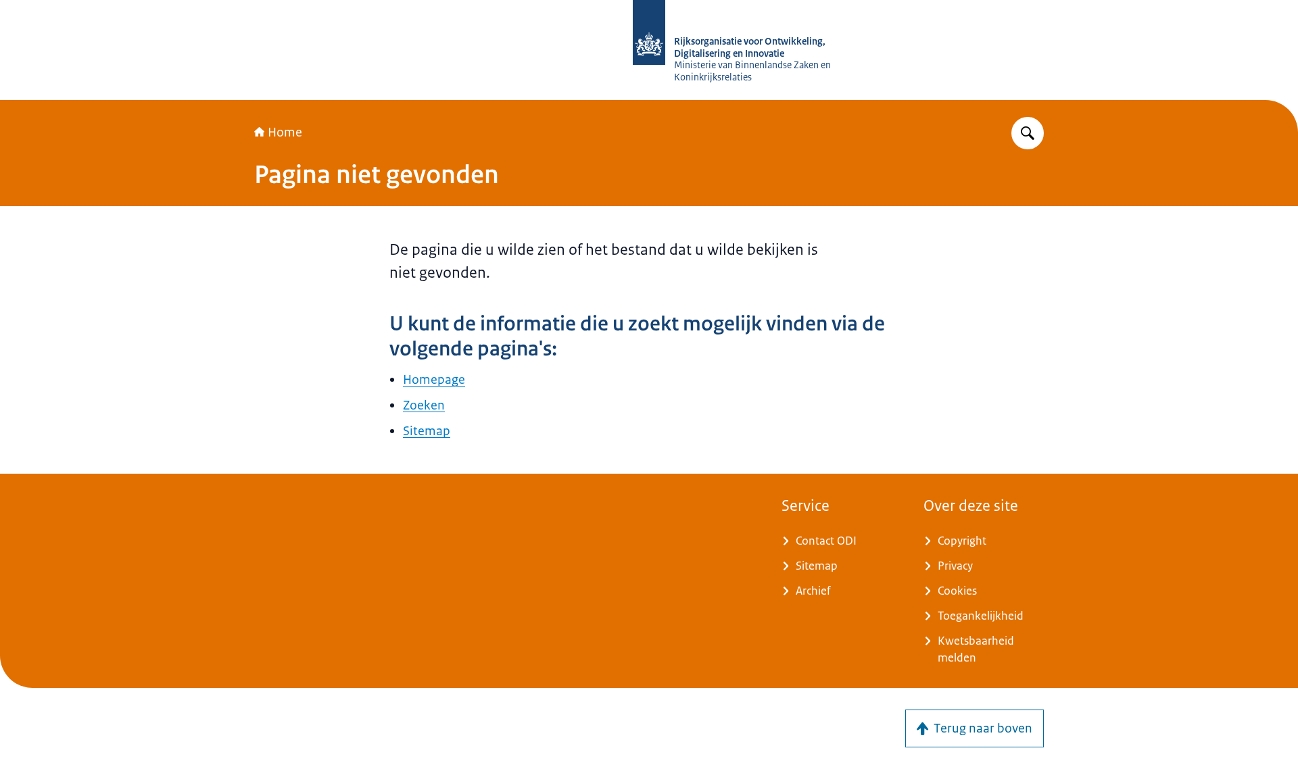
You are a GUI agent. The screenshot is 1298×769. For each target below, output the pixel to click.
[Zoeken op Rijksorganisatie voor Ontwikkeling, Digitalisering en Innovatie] (1027, 133)
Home (285, 132)
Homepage (434, 380)
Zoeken (424, 405)
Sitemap (426, 431)
